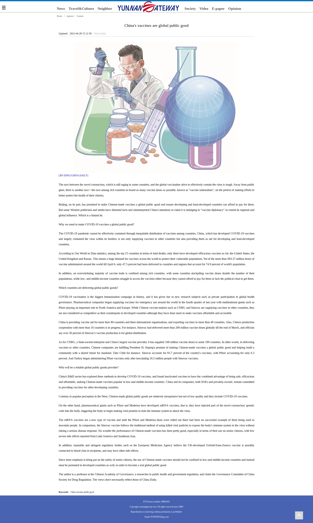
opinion (70, 16)
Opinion (234, 8)
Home (59, 16)
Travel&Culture (81, 8)
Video (203, 8)
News (61, 8)
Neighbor (105, 8)
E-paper (218, 8)
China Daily (100, 33)
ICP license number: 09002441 (156, 501)
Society (190, 8)
